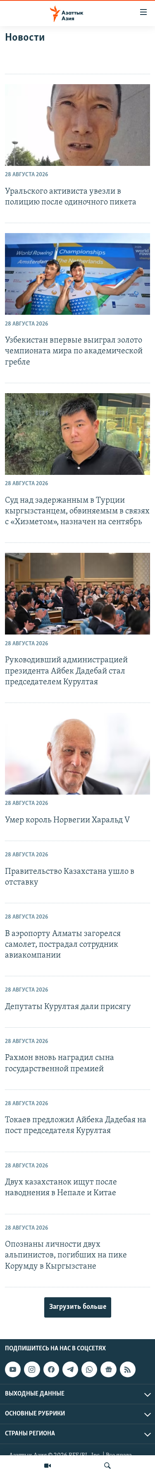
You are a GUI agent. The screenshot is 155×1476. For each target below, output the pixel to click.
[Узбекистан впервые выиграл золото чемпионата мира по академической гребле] (77, 274)
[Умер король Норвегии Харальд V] (77, 754)
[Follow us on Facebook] (51, 1369)
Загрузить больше (77, 1307)
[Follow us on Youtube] (13, 1369)
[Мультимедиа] (47, 1465)
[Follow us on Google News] (108, 1369)
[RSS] (128, 1369)
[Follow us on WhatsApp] (89, 1369)
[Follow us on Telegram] (70, 1369)
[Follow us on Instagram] (32, 1369)
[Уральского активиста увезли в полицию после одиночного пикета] (77, 125)
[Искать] (107, 1465)
